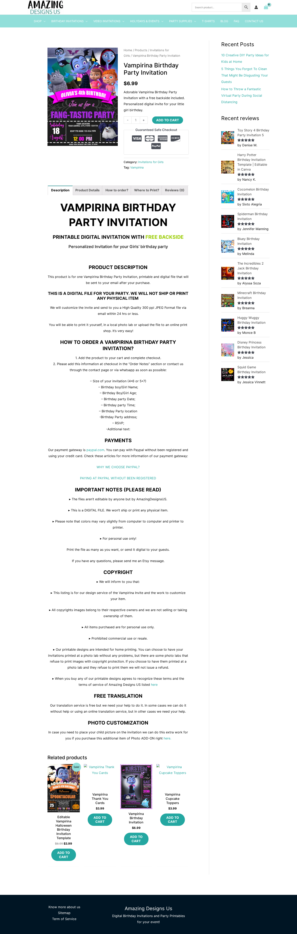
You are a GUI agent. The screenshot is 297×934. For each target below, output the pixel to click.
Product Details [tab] (87, 190)
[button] (44, 21)
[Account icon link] (256, 7)
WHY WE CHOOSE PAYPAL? (118, 467)
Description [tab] (60, 190)
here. (167, 738)
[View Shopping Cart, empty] (266, 7)
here (154, 685)
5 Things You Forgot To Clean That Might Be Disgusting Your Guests (244, 75)
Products (141, 50)
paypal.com (95, 450)
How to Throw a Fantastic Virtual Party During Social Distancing (241, 95)
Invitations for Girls (151, 162)
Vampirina (137, 167)
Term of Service (64, 919)
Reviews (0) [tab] (174, 190)
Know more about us (64, 907)
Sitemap (64, 913)
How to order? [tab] (116, 190)
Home (128, 50)
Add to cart (167, 120)
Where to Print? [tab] (146, 190)
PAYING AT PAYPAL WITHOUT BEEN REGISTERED (118, 478)
